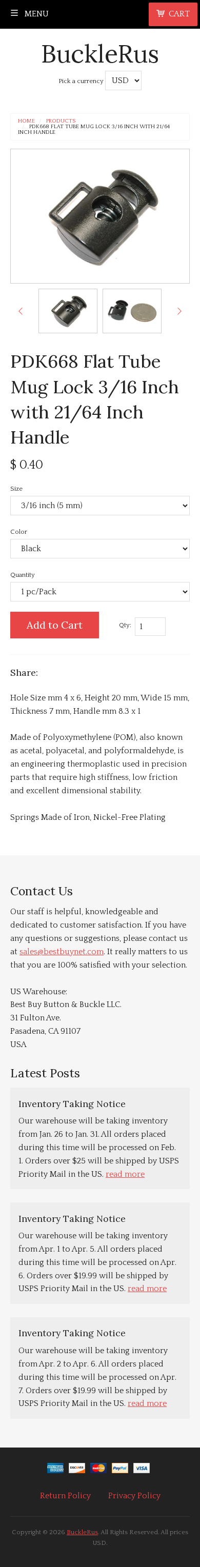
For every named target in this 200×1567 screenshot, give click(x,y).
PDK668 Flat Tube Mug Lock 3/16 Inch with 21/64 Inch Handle (94, 129)
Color (18, 531)
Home (26, 121)
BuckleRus (100, 53)
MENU (36, 13)
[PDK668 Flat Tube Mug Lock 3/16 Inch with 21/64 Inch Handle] (67, 311)
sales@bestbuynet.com (61, 951)
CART (179, 13)
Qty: (125, 625)
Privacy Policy (134, 1495)
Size (16, 488)
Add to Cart (55, 624)
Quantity (22, 574)
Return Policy (65, 1495)
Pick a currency (81, 81)
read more (125, 1174)
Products (60, 121)
